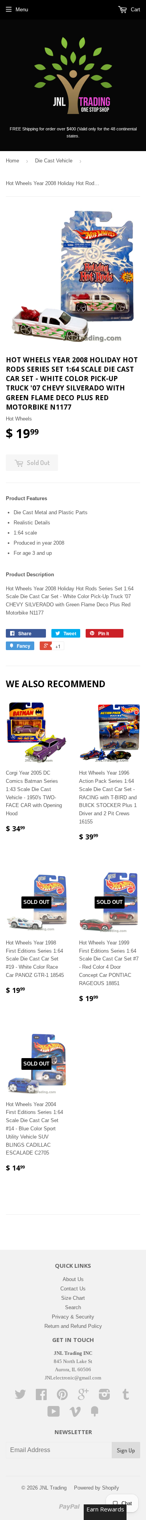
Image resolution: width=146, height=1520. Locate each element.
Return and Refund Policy (73, 1326)
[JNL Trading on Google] (83, 1397)
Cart (134, 9)
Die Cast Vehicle (53, 161)
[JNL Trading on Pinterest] (62, 1397)
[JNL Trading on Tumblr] (126, 1397)
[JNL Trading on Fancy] (94, 1414)
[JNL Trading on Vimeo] (75, 1414)
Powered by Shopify (96, 1488)
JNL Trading (53, 1488)
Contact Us (73, 1289)
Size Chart (73, 1298)
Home (12, 161)
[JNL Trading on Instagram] (105, 1397)
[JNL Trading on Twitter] (20, 1397)
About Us (73, 1279)
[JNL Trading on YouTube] (53, 1414)
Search (73, 1307)
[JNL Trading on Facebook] (41, 1397)
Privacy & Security (73, 1317)
